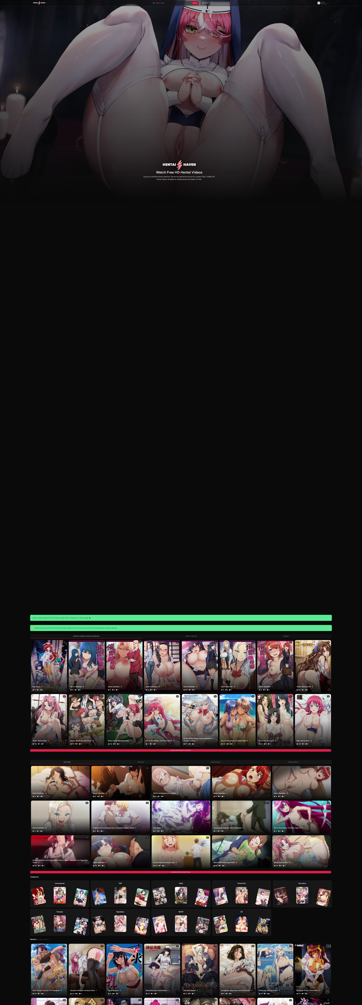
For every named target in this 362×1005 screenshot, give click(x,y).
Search (195, 3)
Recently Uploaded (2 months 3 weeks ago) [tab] (86, 636)
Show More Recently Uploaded (181, 750)
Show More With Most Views (181, 872)
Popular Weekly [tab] (216, 762)
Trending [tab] (286, 636)
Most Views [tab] (67, 762)
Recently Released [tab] (191, 636)
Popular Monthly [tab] (293, 762)
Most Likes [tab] (141, 762)
